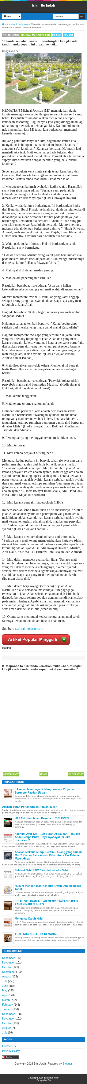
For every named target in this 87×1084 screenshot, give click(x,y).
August (6, 976)
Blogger (67, 1063)
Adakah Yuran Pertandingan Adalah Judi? (29, 806)
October (7, 967)
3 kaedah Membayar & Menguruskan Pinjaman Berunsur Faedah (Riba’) (45, 791)
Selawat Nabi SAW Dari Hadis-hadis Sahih (42, 870)
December (8, 957)
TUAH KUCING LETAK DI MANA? (36, 934)
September (8, 971)
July (4, 981)
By (11, 35)
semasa (68, 35)
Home (43, 774)
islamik (57, 35)
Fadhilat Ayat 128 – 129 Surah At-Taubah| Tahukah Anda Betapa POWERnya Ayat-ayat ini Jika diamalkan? (47, 837)
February (7, 1004)
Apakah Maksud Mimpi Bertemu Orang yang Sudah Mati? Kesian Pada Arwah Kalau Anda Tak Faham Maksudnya (48, 855)
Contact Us (9, 1046)
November (8, 962)
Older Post (76, 774)
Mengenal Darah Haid (29, 918)
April (5, 995)
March (6, 1000)
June (5, 985)
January (7, 1009)
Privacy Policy (11, 1051)
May (4, 990)
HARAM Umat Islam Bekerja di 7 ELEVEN (42, 818)
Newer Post (11, 774)
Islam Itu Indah (43, 5)
